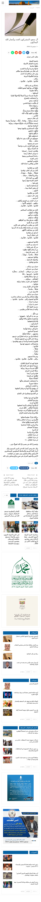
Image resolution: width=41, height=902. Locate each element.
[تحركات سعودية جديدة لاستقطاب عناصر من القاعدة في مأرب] (7, 742)
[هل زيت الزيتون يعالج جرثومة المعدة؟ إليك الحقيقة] (7, 712)
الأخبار (35, 499)
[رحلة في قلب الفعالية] (7, 656)
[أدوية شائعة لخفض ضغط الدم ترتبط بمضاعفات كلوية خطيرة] (7, 695)
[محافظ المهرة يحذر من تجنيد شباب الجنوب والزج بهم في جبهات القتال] (7, 760)
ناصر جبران (30, 463)
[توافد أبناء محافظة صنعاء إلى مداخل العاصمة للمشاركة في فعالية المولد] (30, 503)
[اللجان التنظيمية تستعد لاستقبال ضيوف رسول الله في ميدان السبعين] (11, 503)
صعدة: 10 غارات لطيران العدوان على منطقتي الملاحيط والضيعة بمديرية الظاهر (11, 481)
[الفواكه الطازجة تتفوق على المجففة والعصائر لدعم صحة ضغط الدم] (7, 703)
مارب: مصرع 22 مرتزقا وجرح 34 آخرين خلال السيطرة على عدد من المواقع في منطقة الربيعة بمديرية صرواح (29, 482)
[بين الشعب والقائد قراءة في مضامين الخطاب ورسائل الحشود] (7, 647)
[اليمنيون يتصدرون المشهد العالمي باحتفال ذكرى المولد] (7, 638)
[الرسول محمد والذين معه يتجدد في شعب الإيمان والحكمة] (7, 665)
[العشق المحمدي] (7, 686)
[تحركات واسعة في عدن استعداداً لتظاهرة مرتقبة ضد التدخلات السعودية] (7, 733)
